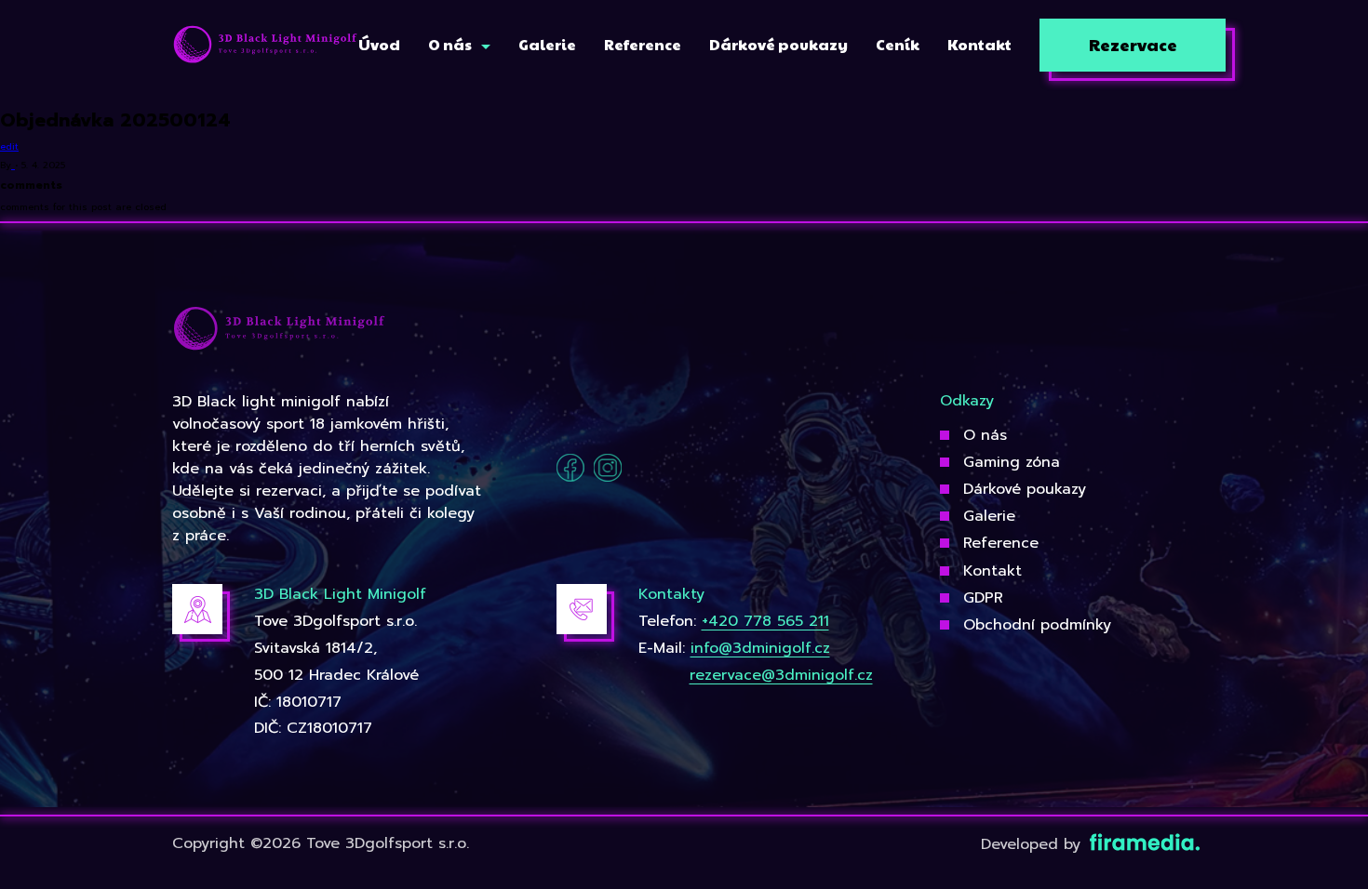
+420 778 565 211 (765, 621)
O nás (985, 435)
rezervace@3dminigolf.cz (781, 675)
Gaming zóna (1011, 462)
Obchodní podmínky (1037, 625)
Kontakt (992, 571)
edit (9, 146)
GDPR (983, 598)
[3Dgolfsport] (265, 45)
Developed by (1033, 844)
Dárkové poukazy (1024, 489)
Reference (1001, 543)
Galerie (989, 516)
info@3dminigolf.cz (760, 648)
